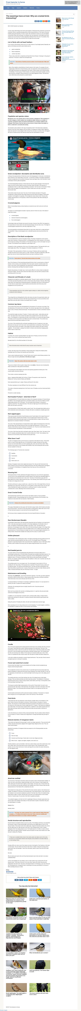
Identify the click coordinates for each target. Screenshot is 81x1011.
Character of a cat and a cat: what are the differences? (67, 45)
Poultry (38, 8)
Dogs (13, 8)
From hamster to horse (15, 2)
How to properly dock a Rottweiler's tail (67, 25)
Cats (8, 8)
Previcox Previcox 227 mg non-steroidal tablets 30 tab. (68, 32)
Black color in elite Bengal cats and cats (68, 19)
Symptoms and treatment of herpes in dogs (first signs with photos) (68, 51)
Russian (1, 1010)
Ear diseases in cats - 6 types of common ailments (68, 38)
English (5, 1010)
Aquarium (19, 8)
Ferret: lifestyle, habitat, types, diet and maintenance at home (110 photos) (68, 58)
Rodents (25, 8)
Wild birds (32, 8)
